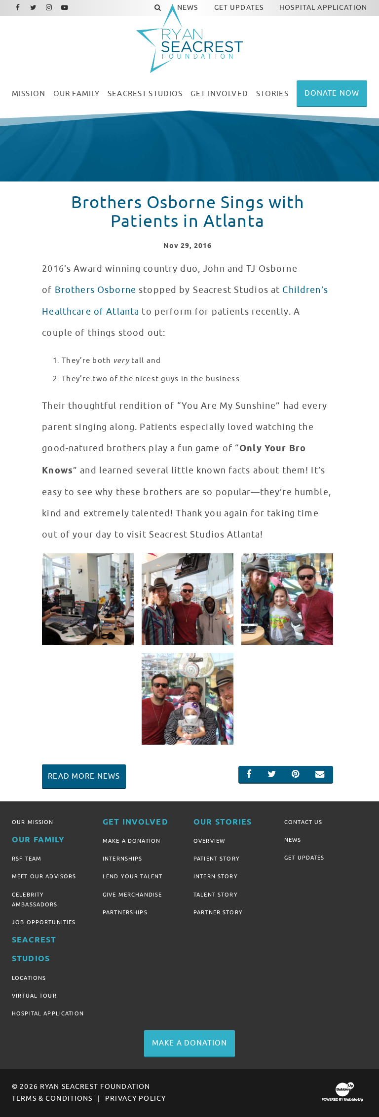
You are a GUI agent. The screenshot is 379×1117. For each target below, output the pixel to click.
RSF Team (26, 858)
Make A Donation (131, 840)
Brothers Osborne (95, 290)
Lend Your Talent (132, 876)
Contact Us (303, 822)
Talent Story (215, 894)
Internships (123, 858)
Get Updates (304, 857)
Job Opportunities (44, 922)
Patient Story (216, 858)
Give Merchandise (132, 894)
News (293, 839)
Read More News (84, 776)
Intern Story (215, 876)
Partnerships (125, 912)
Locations (29, 977)
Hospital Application (48, 1013)
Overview (209, 840)
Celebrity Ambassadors (35, 899)
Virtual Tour (34, 995)
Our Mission (33, 822)
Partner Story (218, 912)
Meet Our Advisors (44, 876)
